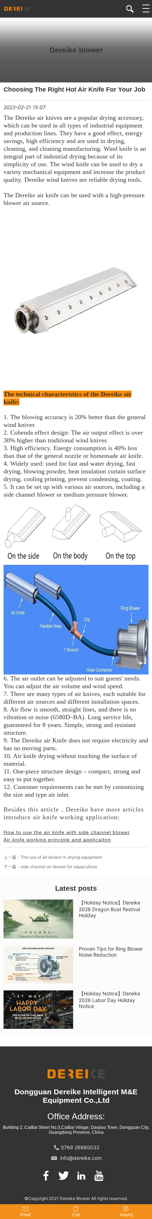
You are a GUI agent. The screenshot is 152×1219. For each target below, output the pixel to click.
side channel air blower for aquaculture (59, 866)
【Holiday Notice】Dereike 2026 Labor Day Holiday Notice (109, 999)
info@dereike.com (81, 1158)
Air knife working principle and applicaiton (57, 839)
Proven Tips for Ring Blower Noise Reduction (111, 952)
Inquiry (126, 1214)
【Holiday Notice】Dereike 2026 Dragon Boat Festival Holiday (109, 909)
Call (76, 1214)
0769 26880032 (80, 1147)
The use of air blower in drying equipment (61, 857)
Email (25, 1214)
